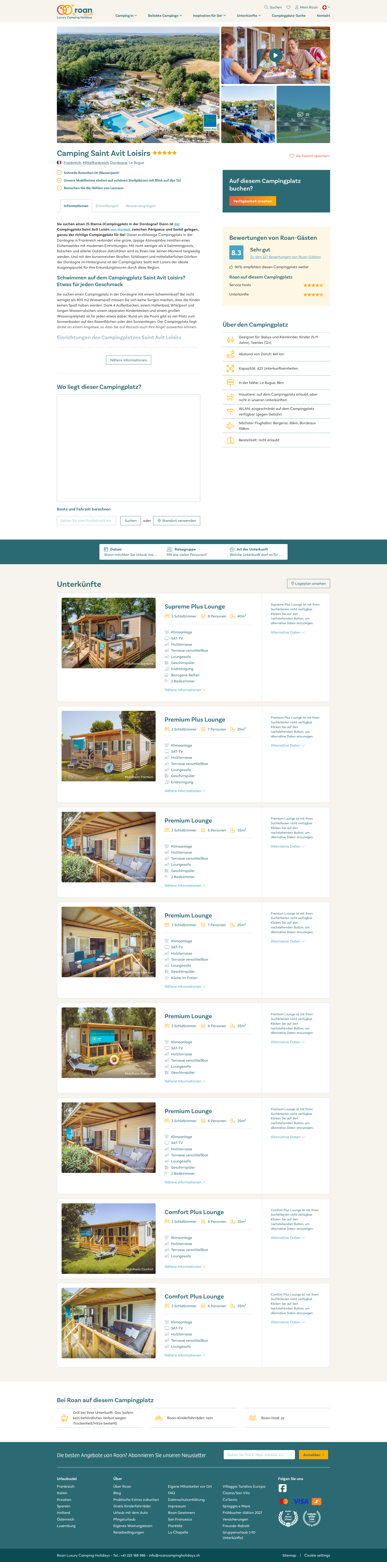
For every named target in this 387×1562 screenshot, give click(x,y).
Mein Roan (309, 7)
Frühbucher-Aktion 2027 (242, 1512)
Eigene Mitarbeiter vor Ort (190, 1486)
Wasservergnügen (141, 206)
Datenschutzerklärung (186, 1499)
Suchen (131, 520)
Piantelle (175, 1525)
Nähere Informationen (128, 360)
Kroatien (64, 1499)
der (177, 224)
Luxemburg (66, 1525)
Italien (62, 1493)
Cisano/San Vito (236, 1493)
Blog (117, 1493)
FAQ (171, 1493)
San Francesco (180, 1519)
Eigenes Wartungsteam (132, 1525)
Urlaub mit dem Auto (130, 1512)
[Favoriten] (288, 7)
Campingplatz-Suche (289, 15)
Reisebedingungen (128, 1532)
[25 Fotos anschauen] (138, 85)
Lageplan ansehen (310, 583)
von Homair (120, 229)
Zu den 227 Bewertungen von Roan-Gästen (285, 257)
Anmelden (311, 1455)
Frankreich (72, 162)
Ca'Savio (230, 1499)
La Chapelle (178, 1532)
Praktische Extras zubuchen (136, 1499)
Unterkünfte (247, 15)
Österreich (65, 1519)
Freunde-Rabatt (236, 1525)
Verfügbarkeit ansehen (252, 201)
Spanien (63, 1506)
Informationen (76, 206)
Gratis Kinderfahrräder (132, 1506)
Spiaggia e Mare (236, 1506)
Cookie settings (317, 1555)
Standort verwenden (179, 520)
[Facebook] (282, 1488)
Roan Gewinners (181, 1512)
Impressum (177, 1506)
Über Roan (122, 1486)
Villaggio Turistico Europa (244, 1486)
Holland (63, 1512)
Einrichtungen (107, 206)
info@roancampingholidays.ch (174, 1555)
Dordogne (118, 162)
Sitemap (289, 1555)
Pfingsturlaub (124, 1519)
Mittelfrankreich (96, 162)
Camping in (124, 15)
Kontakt (323, 15)
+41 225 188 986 (133, 1555)
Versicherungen (235, 1519)
